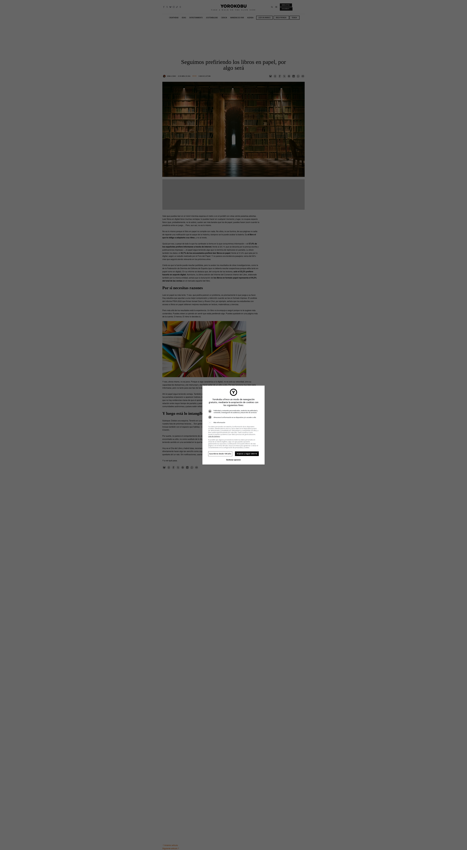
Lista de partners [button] (214, 436)
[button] (233, 422)
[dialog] (233, 425)
